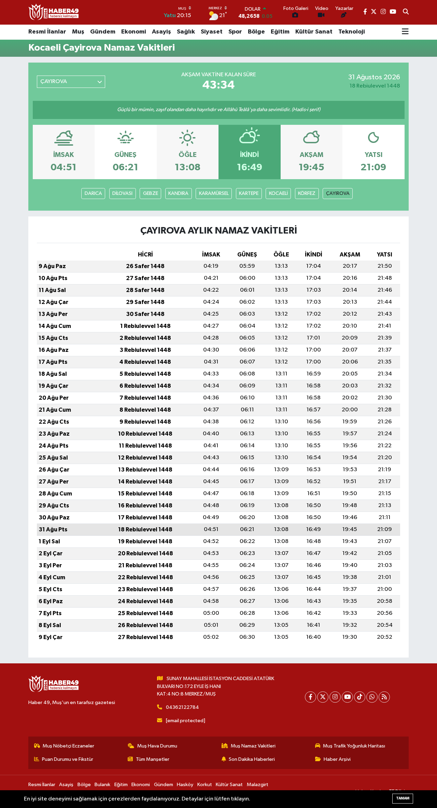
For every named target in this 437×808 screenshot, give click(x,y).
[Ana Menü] (405, 32)
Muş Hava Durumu (157, 746)
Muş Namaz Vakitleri (253, 746)
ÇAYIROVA (338, 193)
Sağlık (186, 32)
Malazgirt (257, 784)
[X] (322, 697)
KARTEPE (248, 193)
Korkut (204, 784)
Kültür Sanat (314, 32)
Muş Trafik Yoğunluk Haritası (354, 746)
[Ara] (406, 12)
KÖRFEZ (306, 193)
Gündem (102, 32)
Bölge (256, 32)
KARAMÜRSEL (214, 193)
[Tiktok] (359, 697)
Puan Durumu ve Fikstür (67, 759)
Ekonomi (133, 32)
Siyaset (212, 32)
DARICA (93, 193)
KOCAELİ (278, 193)
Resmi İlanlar (47, 32)
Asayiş (161, 32)
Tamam (402, 798)
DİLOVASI (122, 193)
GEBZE (150, 193)
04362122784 (182, 707)
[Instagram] (335, 697)
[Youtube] (347, 697)
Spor (235, 32)
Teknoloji (351, 32)
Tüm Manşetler (152, 759)
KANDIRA (178, 193)
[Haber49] (54, 12)
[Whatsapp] (372, 697)
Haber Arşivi (337, 759)
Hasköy (185, 784)
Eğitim (280, 32)
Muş (78, 32)
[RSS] (384, 697)
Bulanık (102, 784)
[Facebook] (310, 697)
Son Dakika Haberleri (252, 759)
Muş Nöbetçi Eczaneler (68, 746)
